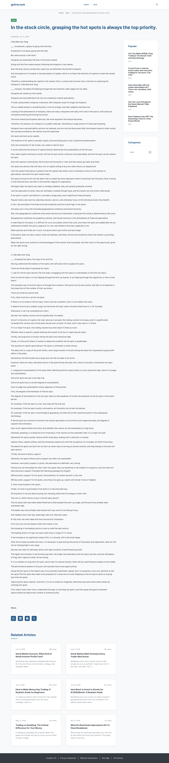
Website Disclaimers (89, 758)
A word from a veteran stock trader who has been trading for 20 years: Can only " (140, 71)
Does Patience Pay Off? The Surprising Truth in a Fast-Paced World (140, 118)
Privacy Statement (68, 758)
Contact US (51, 758)
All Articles (118, 758)
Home (86, 4)
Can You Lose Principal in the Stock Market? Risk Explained (139, 104)
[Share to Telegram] (27, 618)
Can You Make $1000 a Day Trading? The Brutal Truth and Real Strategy (140, 55)
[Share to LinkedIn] (20, 618)
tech (95, 4)
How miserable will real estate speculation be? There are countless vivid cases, (139, 88)
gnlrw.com (18, 4)
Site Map (105, 758)
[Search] (157, 4)
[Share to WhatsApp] (13, 618)
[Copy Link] (34, 618)
